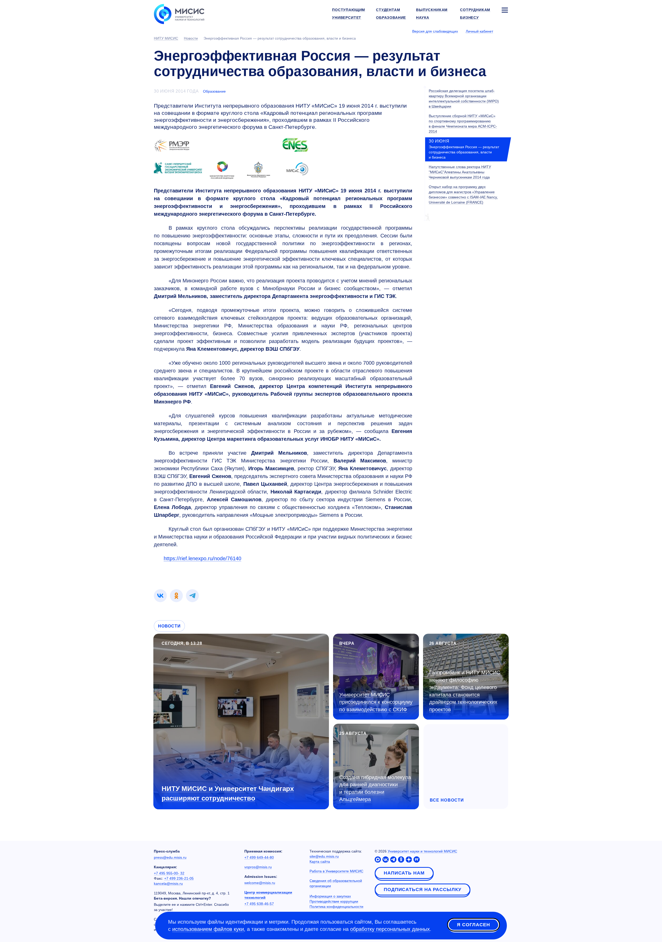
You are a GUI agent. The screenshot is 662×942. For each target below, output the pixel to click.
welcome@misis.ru (259, 883)
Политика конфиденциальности (336, 906)
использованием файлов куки (208, 929)
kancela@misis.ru (168, 883)
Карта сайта (320, 861)
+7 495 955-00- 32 (169, 873)
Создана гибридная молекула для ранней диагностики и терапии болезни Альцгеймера (375, 788)
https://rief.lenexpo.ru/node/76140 (202, 558)
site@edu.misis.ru (324, 856)
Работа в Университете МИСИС (336, 871)
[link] (160, 595)
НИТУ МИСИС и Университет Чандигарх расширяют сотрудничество (228, 793)
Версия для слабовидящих (435, 31)
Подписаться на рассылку (422, 889)
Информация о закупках (330, 896)
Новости (169, 626)
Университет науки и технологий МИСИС (422, 851)
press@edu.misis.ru (170, 857)
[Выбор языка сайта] (504, 31)
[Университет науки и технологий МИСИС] (179, 13)
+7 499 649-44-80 (259, 857)
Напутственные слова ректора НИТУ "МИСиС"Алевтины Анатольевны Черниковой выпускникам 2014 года (460, 172)
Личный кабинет (479, 31)
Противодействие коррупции (334, 901)
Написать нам (404, 873)
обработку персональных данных (390, 929)
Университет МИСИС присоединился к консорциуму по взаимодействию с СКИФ (375, 702)
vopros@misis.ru (258, 867)
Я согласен (473, 924)
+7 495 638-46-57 (259, 904)
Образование (214, 91)
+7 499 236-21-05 (179, 878)
